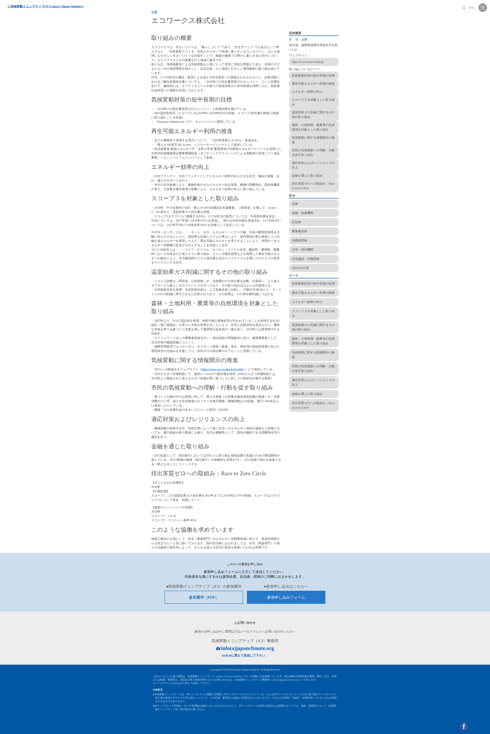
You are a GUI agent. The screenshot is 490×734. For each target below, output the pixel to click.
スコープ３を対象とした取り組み (313, 102)
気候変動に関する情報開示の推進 (313, 140)
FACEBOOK (464, 726)
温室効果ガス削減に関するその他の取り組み (313, 115)
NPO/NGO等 (300, 268)
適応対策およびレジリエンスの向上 (313, 165)
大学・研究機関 (302, 249)
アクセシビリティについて (245, 715)
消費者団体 (299, 240)
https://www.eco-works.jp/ (308, 61)
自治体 (296, 222)
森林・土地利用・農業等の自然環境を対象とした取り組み (313, 127)
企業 (154, 12)
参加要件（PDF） (204, 597)
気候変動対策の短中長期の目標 (313, 75)
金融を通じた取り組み (307, 175)
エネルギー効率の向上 (307, 91)
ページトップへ (483, 726)
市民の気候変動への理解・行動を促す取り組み (313, 152)
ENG (472, 7)
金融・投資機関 (302, 212)
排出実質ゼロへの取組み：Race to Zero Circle (313, 186)
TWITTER (473, 726)
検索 (463, 7)
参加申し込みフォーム (286, 597)
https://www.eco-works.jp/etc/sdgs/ (223, 369)
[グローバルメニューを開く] (483, 7)
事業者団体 (299, 231)
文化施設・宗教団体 (305, 258)
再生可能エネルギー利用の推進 (313, 83)
